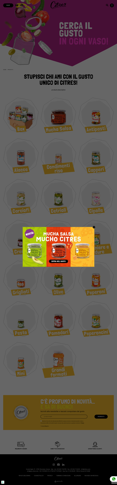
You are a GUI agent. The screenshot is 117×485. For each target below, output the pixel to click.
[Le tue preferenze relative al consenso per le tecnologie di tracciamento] (2, 482)
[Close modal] (94, 227)
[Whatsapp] (113, 479)
